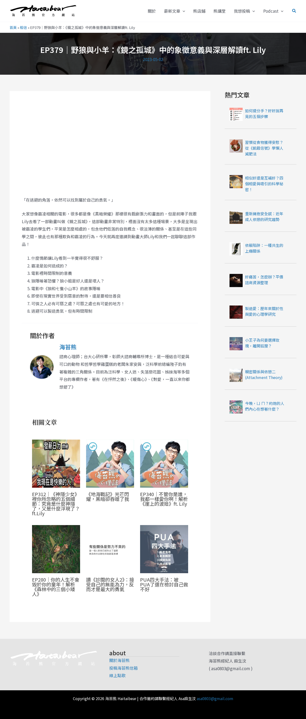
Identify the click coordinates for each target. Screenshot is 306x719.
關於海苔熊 (119, 660)
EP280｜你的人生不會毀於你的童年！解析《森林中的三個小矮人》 (55, 586)
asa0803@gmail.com (215, 698)
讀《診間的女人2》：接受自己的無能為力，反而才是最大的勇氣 (110, 584)
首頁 (13, 27)
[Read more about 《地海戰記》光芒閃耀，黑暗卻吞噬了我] (110, 463)
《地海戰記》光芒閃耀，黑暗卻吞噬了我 (107, 496)
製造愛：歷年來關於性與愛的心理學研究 (264, 311)
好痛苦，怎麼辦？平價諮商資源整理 (264, 279)
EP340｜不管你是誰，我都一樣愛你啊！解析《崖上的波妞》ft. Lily (164, 499)
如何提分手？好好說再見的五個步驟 (264, 113)
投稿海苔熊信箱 (123, 668)
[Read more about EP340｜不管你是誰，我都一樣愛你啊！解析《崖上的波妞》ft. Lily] (164, 463)
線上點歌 (117, 675)
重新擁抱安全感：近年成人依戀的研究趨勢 (264, 216)
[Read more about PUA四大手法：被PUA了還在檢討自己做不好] (164, 548)
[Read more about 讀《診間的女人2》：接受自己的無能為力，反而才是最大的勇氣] (110, 548)
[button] (182, 11)
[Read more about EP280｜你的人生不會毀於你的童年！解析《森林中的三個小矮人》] (56, 548)
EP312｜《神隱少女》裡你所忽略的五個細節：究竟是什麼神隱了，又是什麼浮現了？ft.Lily (56, 504)
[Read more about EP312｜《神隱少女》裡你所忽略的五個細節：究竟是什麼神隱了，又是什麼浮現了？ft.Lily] (56, 463)
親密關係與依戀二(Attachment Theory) (264, 374)
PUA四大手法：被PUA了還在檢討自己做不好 (164, 584)
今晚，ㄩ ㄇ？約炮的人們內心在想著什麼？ (264, 406)
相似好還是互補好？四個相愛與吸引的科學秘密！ (264, 183)
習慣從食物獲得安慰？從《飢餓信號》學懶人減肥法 (264, 148)
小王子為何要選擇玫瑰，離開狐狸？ (262, 343)
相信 (23, 27)
